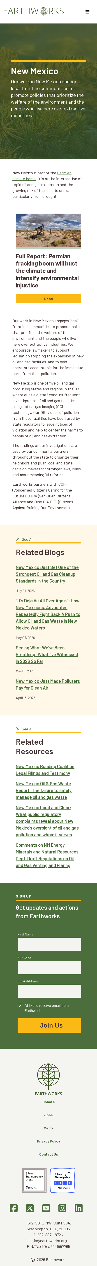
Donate (48, 1102)
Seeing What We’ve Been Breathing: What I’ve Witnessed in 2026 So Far (47, 654)
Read (48, 298)
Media (48, 1128)
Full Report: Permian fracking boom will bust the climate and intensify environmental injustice (47, 270)
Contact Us (48, 1154)
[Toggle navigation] (88, 11)
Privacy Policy (48, 1141)
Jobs (48, 1115)
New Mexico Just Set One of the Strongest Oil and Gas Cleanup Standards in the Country (47, 573)
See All (27, 539)
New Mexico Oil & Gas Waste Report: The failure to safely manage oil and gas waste (44, 790)
